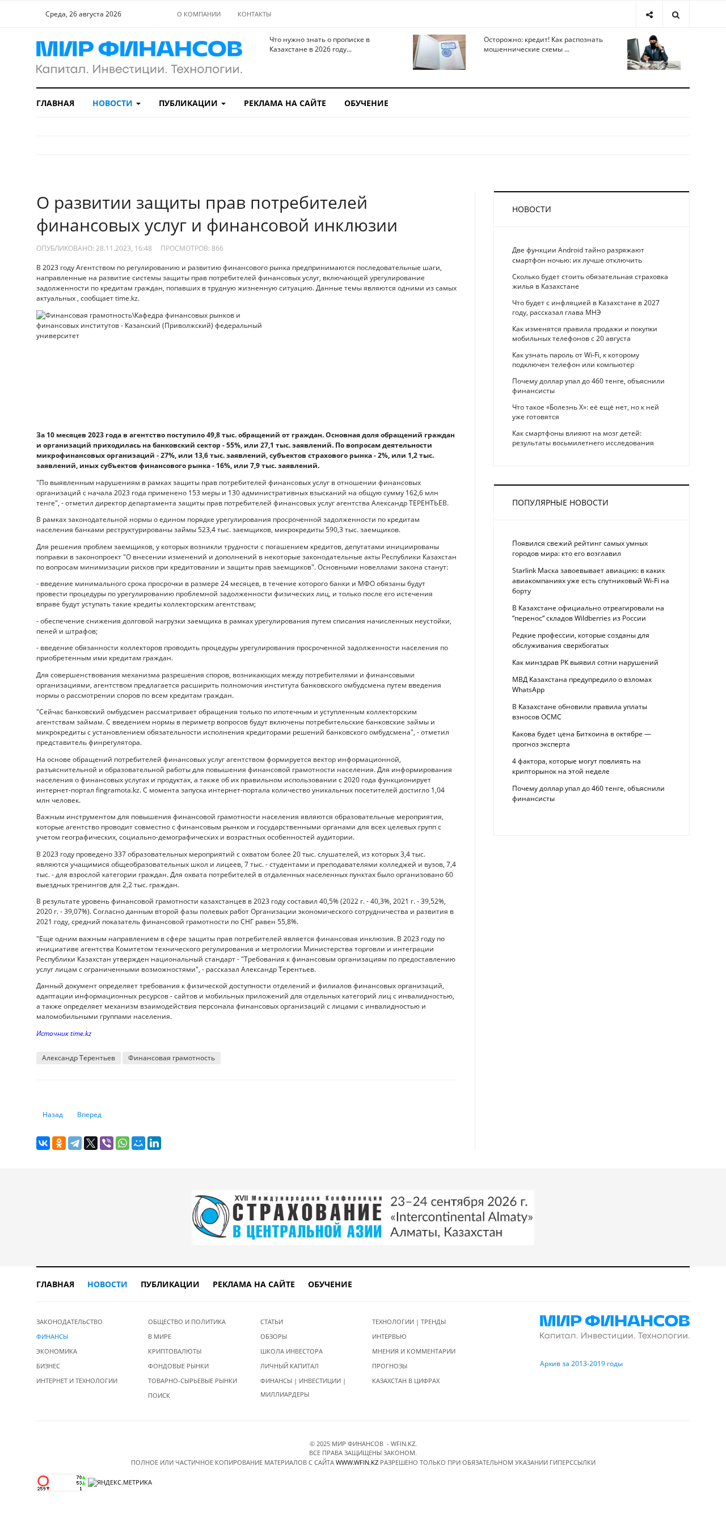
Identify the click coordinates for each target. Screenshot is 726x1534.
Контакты (254, 14)
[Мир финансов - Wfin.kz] (139, 57)
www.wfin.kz (357, 1462)
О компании (199, 14)
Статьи (271, 1321)
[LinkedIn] (154, 1143)
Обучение (366, 103)
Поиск (159, 1395)
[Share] (649, 14)
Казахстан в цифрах (406, 1380)
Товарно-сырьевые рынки (192, 1380)
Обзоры (273, 1336)
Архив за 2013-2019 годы (581, 1363)
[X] (91, 1143)
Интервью (389, 1336)
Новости (113, 103)
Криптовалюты (174, 1351)
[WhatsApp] (122, 1143)
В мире (159, 1336)
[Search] (675, 14)
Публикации (189, 103)
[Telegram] (75, 1143)
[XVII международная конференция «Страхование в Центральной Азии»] (363, 1217)
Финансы (52, 1336)
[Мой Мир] (138, 1143)
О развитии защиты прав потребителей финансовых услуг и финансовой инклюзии (217, 214)
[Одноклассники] (59, 1143)
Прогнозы (389, 1366)
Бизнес (48, 1366)
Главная (55, 103)
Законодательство (69, 1321)
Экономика (56, 1351)
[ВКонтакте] (43, 1143)
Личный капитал (289, 1366)
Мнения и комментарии (413, 1351)
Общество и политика (187, 1321)
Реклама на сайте (285, 103)
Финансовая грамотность (171, 1058)
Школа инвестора (291, 1351)
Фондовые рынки (178, 1366)
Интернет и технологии (76, 1380)
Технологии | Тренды (409, 1321)
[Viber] (106, 1143)
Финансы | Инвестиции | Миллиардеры (303, 1387)
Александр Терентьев (78, 1058)
